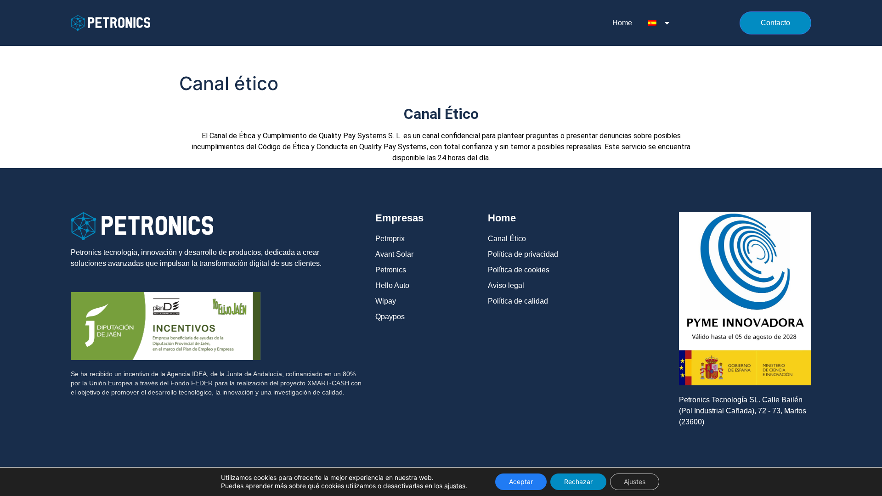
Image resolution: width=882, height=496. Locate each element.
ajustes (454, 486)
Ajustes (634, 481)
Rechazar (578, 481)
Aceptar (521, 481)
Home (622, 23)
